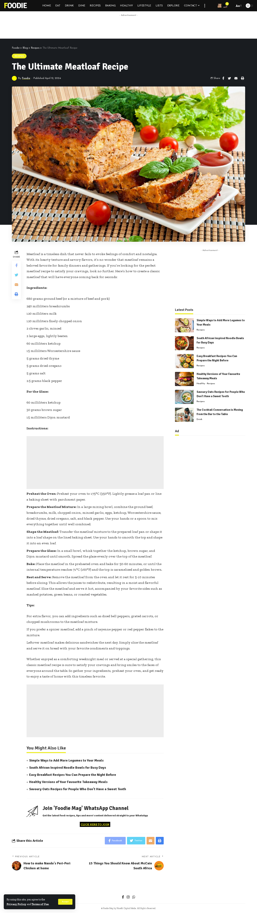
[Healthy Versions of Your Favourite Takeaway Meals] (184, 379)
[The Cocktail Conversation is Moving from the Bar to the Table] (184, 415)
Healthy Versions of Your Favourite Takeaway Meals (68, 782)
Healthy (201, 383)
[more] (204, 5)
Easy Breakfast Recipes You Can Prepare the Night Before (72, 775)
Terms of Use (40, 904)
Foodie (15, 5)
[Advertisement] (128, 26)
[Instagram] (128, 897)
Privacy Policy (16, 904)
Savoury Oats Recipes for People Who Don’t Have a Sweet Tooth (77, 789)
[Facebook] (123, 897)
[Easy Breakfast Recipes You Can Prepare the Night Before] (184, 361)
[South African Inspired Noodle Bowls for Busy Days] (184, 343)
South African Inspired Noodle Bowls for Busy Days (67, 767)
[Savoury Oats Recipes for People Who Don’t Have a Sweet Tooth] (184, 397)
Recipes (19, 56)
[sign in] (219, 6)
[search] (231, 6)
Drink (199, 419)
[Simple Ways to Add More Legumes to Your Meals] (184, 325)
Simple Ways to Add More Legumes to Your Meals (66, 760)
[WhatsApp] (134, 897)
